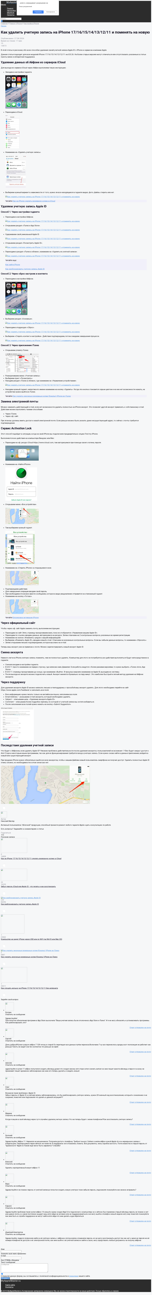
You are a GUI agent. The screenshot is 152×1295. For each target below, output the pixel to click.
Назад (3, 26)
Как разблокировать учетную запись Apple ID (25, 269)
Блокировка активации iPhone (26, 617)
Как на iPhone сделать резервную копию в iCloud (34, 201)
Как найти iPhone (12, 264)
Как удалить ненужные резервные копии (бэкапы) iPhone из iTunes (42, 396)
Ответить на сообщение (15, 1014)
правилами (73, 1276)
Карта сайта (10, 1285)
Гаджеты (10, 15)
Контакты (9, 1287)
